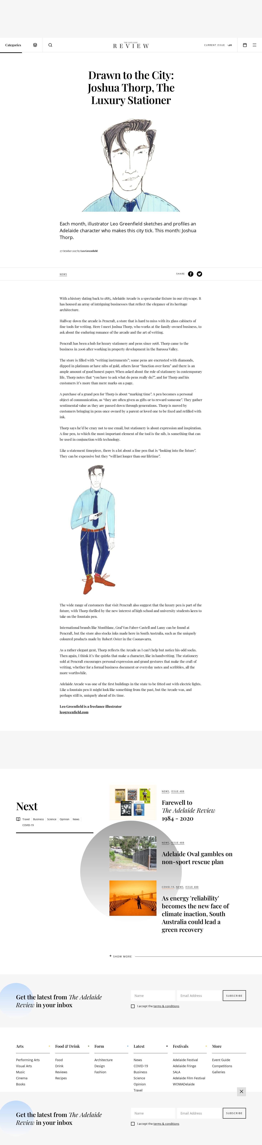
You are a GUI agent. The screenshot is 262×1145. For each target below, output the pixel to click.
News (63, 274)
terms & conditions (166, 1006)
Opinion (64, 819)
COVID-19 (28, 825)
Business (38, 819)
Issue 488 (177, 791)
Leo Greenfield (89, 251)
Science (51, 819)
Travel (26, 819)
